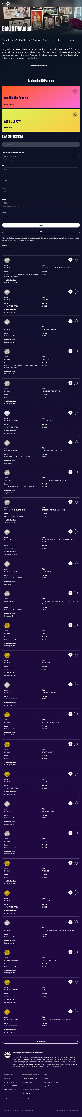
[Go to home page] (7, 1054)
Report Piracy (48, 1086)
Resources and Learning (30, 1074)
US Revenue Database (51, 1082)
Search (41, 225)
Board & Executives (10, 1082)
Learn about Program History (39, 65)
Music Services (27, 1082)
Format (4, 212)
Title (3, 166)
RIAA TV (46, 1078)
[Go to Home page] (8, 3)
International (26, 1093)
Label (3, 177)
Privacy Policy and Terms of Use (67, 1110)
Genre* (4, 199)
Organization (8, 1074)
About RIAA (8, 1078)
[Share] (76, 260)
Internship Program (10, 1089)
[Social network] (6, 1098)
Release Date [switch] (6, 152)
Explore (4, 245)
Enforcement (26, 1086)
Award (4, 188)
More (45, 1074)
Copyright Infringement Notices (32, 1089)
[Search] (77, 3)
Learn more (8, 104)
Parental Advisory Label (29, 1078)
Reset (41, 231)
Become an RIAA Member (12, 1086)
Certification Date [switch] (18, 152)
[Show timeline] (70, 260)
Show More (41, 1041)
